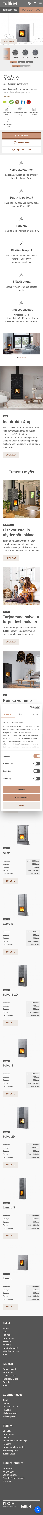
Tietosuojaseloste (10, 1506)
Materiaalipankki (10, 1450)
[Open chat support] (37, 1509)
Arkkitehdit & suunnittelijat (15, 1440)
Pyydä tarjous (31, 10)
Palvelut (7, 1382)
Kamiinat (7, 1345)
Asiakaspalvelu (10, 1416)
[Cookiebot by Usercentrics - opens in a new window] (30, 707)
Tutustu (10, 881)
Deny (21, 805)
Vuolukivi (7, 1431)
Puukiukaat (8, 1372)
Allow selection (21, 797)
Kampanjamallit (10, 1348)
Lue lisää (6, 96)
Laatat (6, 1403)
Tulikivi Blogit (9, 1454)
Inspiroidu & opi (10, 1379)
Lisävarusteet (9, 1375)
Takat (6, 1323)
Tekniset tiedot (10, 10)
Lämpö (6, 1437)
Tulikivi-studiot (13, 1463)
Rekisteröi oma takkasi (13, 1478)
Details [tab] (21, 714)
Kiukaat (8, 1363)
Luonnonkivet (12, 1394)
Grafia (15, 57)
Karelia (6, 1328)
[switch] (36, 763)
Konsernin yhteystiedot (14, 1447)
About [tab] (35, 714)
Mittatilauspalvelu (11, 1351)
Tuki (5, 1354)
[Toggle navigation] (40, 3)
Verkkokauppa (9, 1475)
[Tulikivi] (13, 3)
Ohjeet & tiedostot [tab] (23, 150)
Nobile (25, 57)
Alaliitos (16, 66)
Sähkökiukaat (9, 1369)
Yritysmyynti (8, 1471)
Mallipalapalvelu (10, 1413)
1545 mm (13, 62)
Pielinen (7, 1335)
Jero (5, 1331)
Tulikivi (8, 1425)
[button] (35, 3)
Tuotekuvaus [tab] (23, 135)
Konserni (7, 1444)
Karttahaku (8, 1468)
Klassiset (7, 1341)
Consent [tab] (7, 714)
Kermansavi (8, 1338)
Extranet (7, 1481)
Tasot (5, 1400)
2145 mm (29, 62)
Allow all (21, 789)
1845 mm (21, 62)
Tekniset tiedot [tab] (23, 143)
